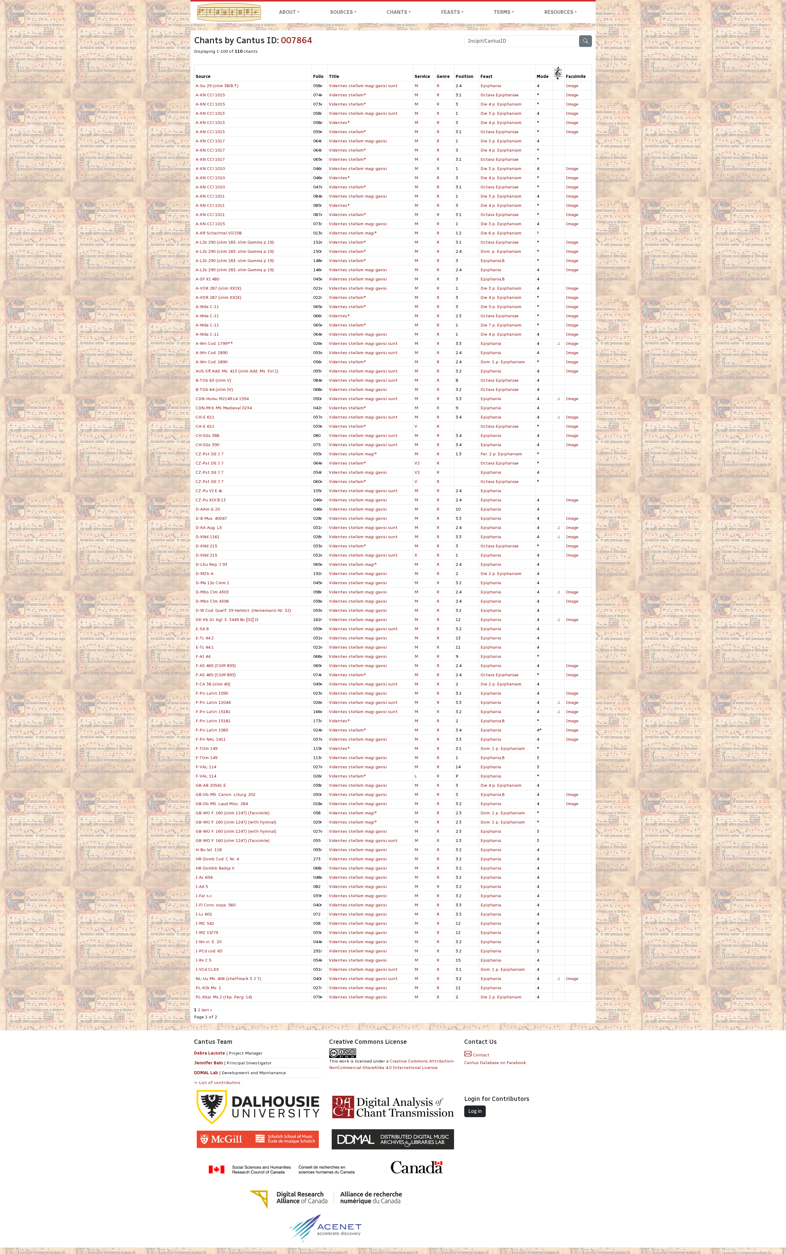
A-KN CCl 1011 (210, 196)
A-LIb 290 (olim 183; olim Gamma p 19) (235, 242)
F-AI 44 (203, 656)
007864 (296, 40)
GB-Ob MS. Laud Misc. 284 (222, 803)
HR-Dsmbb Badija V (215, 868)
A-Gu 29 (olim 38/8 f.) (217, 85)
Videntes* (339, 122)
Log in (475, 1111)
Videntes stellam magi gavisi (358, 141)
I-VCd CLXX (207, 969)
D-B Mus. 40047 (211, 518)
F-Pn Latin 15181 (213, 711)
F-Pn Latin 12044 (213, 702)
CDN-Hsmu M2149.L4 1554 (222, 398)
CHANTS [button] (397, 12)
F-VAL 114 (206, 767)
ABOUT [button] (287, 12)
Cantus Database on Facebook (495, 1062)
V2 (417, 463)
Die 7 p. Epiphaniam (501, 325)
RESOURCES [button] (558, 12)
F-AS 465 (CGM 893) (216, 665)
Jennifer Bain (209, 1063)
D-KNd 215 (206, 546)
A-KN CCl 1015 (210, 95)
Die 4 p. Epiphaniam (501, 104)
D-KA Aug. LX (209, 527)
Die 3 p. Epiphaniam (501, 113)
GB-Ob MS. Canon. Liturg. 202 (225, 794)
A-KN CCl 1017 (210, 141)
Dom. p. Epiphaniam (501, 251)
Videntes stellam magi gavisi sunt (363, 85)
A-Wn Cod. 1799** (214, 343)
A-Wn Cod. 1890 (212, 352)
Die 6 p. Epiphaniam (501, 233)
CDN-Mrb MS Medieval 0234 (224, 408)
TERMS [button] (502, 12)
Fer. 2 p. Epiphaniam (501, 454)
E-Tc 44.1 (205, 647)
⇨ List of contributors (217, 1082)
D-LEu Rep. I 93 (211, 564)
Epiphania (491, 85)
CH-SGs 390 (207, 444)
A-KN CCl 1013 (210, 113)
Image (572, 85)
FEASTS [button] (450, 12)
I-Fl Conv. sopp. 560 (215, 905)
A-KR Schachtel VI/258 (219, 233)
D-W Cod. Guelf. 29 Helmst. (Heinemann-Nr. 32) (243, 610)
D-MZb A (204, 573)
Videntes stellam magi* (353, 233)
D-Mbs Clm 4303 (212, 592)
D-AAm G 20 (208, 509)
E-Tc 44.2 (205, 638)
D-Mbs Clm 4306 (212, 601)
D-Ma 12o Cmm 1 (212, 582)
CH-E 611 (205, 417)
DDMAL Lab (206, 1072)
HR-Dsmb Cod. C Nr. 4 (217, 859)
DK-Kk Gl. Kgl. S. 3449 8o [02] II (227, 619)
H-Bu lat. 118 (209, 849)
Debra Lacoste (209, 1053)
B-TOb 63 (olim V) (213, 380)
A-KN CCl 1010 (210, 168)
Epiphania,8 (492, 260)
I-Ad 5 (202, 886)
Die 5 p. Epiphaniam (501, 306)
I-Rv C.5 (203, 960)
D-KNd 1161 (208, 536)
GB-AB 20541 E (211, 785)
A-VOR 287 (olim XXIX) (218, 288)
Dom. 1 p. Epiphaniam (503, 362)
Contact (480, 1055)
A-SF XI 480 (207, 279)
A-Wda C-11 (207, 306)
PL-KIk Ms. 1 (208, 987)
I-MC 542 (205, 923)
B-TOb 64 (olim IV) (214, 389)
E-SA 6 (202, 628)
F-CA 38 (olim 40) (213, 684)
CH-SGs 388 (207, 435)
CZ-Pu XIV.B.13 (211, 500)
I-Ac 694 (204, 877)
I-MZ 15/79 (207, 932)
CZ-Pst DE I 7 (210, 454)
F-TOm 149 (206, 748)
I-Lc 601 (204, 914)
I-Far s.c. (204, 895)
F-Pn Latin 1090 (212, 693)
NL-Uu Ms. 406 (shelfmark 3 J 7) (228, 978)
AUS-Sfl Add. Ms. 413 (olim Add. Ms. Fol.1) (237, 371)
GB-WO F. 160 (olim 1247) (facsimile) (233, 813)
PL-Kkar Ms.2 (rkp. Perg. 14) (224, 997)
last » (206, 1010)
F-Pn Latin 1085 (212, 730)
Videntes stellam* (347, 95)
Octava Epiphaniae (500, 95)
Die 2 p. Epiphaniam (501, 573)
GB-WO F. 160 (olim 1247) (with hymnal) (236, 822)
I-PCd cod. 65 (209, 951)
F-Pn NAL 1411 (211, 739)
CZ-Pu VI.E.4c (209, 490)
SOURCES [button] (341, 12)
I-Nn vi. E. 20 (208, 941)
